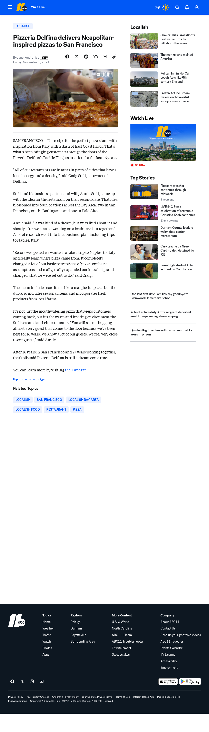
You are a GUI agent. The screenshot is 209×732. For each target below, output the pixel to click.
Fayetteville (78, 635)
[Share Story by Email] (104, 56)
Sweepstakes (120, 654)
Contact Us (168, 628)
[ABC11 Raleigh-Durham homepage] (21, 7)
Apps (45, 654)
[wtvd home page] (16, 620)
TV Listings (167, 654)
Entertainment (121, 648)
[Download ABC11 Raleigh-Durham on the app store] (168, 681)
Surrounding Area (83, 641)
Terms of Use (123, 697)
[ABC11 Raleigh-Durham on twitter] (22, 681)
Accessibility (168, 661)
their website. (76, 369)
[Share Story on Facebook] (67, 56)
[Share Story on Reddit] (86, 56)
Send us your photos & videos (180, 635)
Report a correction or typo (29, 379)
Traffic (46, 635)
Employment (169, 667)
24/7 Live (38, 7)
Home (46, 622)
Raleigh (76, 622)
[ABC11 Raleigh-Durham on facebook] (12, 681)
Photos (47, 648)
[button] (10, 7)
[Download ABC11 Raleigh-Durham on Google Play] (190, 681)
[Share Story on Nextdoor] (95, 56)
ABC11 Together (171, 641)
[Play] (163, 142)
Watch (46, 641)
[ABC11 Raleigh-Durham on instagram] (32, 681)
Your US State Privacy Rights (97, 697)
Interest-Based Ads (143, 697)
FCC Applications (17, 701)
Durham (76, 628)
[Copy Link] (114, 56)
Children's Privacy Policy (65, 697)
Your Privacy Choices (37, 697)
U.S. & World (120, 622)
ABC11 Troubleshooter (127, 641)
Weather (48, 628)
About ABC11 (169, 622)
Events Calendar (171, 648)
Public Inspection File (168, 697)
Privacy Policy (15, 697)
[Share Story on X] (76, 56)
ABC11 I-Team (122, 635)
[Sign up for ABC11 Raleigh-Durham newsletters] (42, 681)
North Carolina (122, 628)
